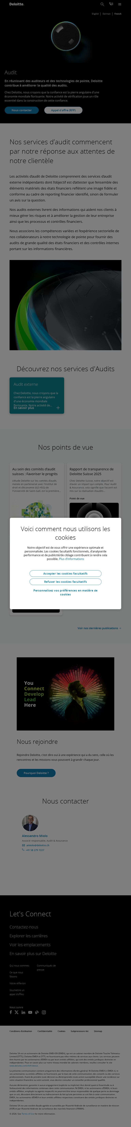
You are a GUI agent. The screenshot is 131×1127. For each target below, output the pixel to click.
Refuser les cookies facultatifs (65, 582)
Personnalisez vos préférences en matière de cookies (65, 592)
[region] (65, 563)
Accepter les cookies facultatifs (65, 573)
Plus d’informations (71, 559)
